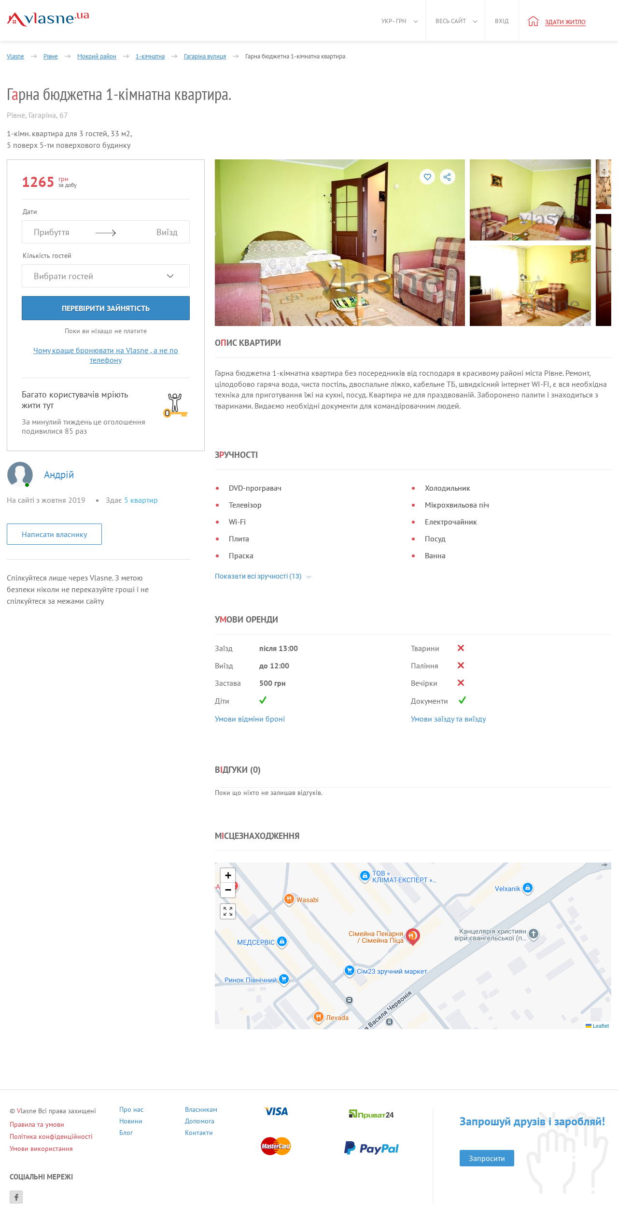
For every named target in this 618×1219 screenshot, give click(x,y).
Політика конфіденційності (51, 1136)
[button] (413, 937)
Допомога (199, 1122)
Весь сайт (450, 21)
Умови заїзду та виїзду (448, 718)
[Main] (48, 20)
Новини (130, 1122)
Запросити (487, 1158)
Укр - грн (394, 21)
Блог (126, 1134)
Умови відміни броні (250, 718)
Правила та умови (37, 1124)
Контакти (199, 1134)
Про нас (131, 1110)
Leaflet (600, 1025)
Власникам (201, 1110)
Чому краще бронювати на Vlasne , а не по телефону (105, 355)
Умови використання (41, 1148)
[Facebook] (16, 1197)
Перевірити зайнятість (106, 308)
